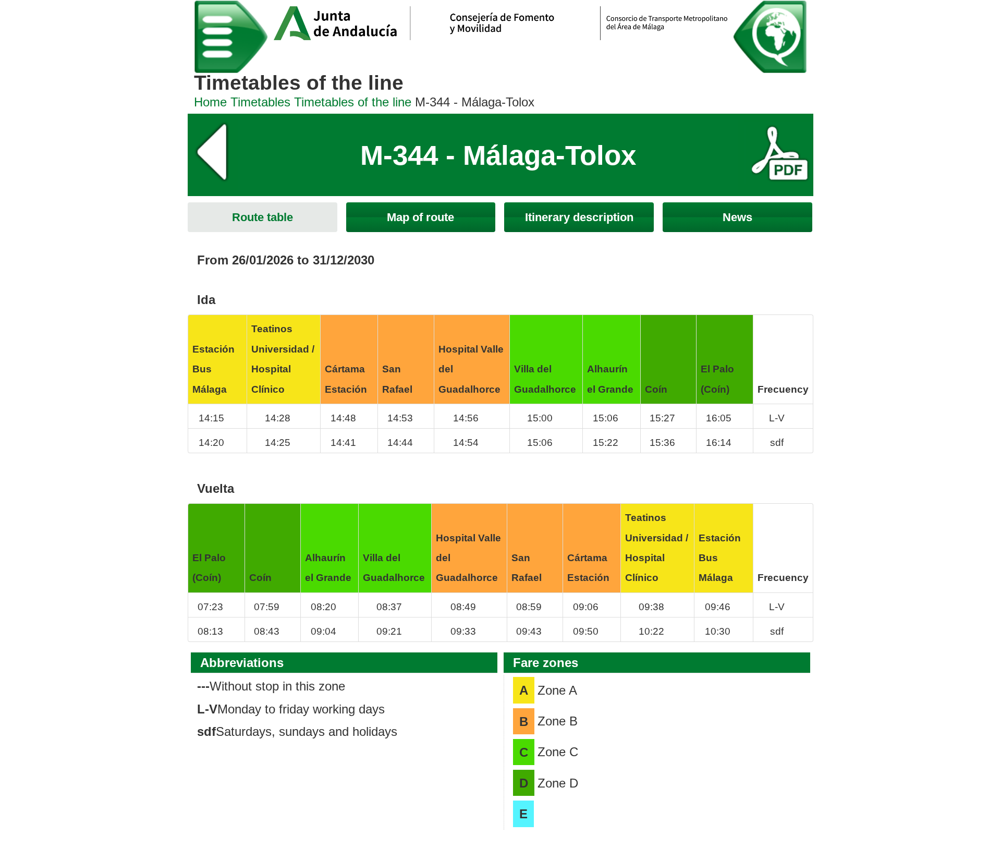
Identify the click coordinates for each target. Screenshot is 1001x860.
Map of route (420, 217)
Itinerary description (579, 217)
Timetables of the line (352, 102)
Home (210, 102)
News (737, 217)
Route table (262, 217)
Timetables (260, 102)
